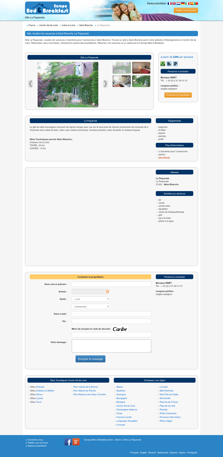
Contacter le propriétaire (178, 94)
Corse (119, 413)
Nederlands (163, 452)
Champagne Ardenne (127, 409)
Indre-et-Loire (68, 25)
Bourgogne (122, 398)
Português (192, 452)
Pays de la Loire (167, 405)
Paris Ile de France (169, 401)
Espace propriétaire (156, 3)
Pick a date (107, 291)
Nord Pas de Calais (169, 394)
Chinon (36, 394)
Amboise (37, 386)
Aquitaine (121, 390)
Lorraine (164, 386)
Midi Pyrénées (166, 390)
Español (174, 452)
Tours (35, 401)
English (143, 452)
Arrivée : (63, 291)
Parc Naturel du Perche (84, 390)
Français (134, 452)
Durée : (63, 298)
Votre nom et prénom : (55, 284)
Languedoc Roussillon (127, 420)
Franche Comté (124, 417)
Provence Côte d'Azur (170, 417)
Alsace (120, 386)
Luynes (36, 398)
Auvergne (121, 394)
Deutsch (152, 452)
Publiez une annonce (186, 10)
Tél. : (64, 321)
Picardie (163, 409)
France (32, 25)
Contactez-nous (35, 439)
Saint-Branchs (86, 25)
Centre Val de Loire (48, 25)
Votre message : (59, 342)
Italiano (182, 452)
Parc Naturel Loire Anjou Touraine (89, 394)
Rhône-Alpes (166, 420)
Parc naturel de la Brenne (85, 386)
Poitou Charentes (168, 413)
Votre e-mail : (60, 313)
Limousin (121, 424)
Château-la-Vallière (42, 390)
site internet (164, 157)
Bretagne (121, 401)
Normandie (165, 398)
